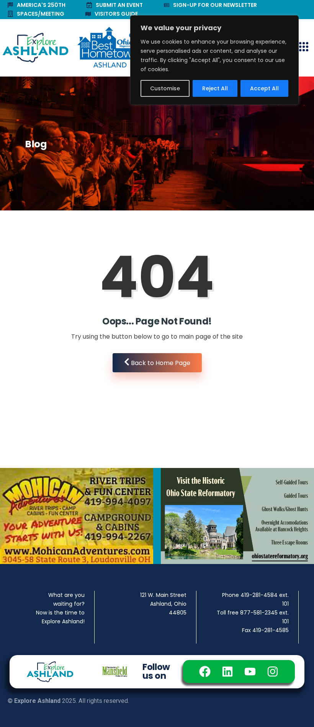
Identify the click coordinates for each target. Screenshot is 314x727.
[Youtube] (250, 671)
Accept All (264, 88)
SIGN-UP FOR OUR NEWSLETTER (215, 5)
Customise (165, 88)
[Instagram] (272, 671)
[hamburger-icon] (303, 47)
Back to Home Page (159, 363)
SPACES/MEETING (40, 14)
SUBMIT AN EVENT (119, 5)
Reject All (215, 88)
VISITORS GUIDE (116, 14)
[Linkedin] (227, 671)
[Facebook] (205, 671)
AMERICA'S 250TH (41, 5)
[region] (214, 60)
